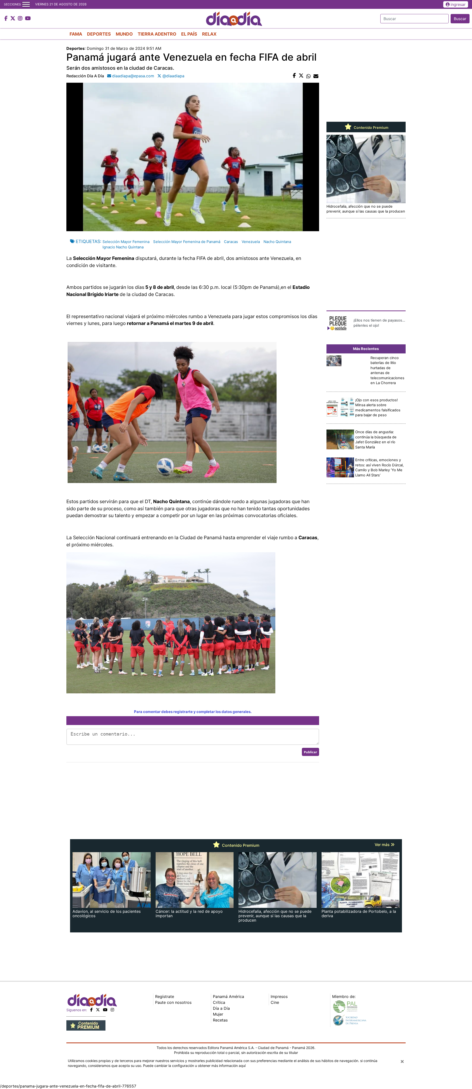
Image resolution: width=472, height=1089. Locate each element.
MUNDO (124, 34)
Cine (275, 1002)
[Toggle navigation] (26, 4)
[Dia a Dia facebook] (6, 18)
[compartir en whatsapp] (308, 75)
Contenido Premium (370, 127)
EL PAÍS (189, 34)
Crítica (219, 1002)
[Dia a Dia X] (13, 18)
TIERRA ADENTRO (157, 34)
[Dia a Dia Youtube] (28, 18)
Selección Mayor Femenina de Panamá (186, 241)
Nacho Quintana (277, 241)
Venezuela (251, 241)
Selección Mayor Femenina (126, 241)
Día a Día (221, 1008)
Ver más (383, 844)
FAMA (76, 34)
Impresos (279, 996)
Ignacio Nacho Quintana (123, 247)
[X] (98, 1009)
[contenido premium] (85, 1025)
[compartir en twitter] (301, 75)
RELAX (209, 34)
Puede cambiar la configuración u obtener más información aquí (194, 1065)
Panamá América (228, 996)
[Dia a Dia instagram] (21, 18)
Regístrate (164, 996)
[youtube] (105, 1009)
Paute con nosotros (173, 1002)
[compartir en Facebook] (294, 75)
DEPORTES (99, 34)
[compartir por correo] (316, 75)
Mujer (218, 1014)
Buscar (460, 18)
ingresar (458, 4)
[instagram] (112, 1009)
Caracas (231, 241)
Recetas (220, 1020)
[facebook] (91, 1009)
